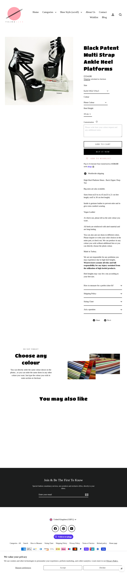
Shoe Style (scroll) (69, 12)
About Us (90, 12)
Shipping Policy (90, 294)
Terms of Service (88, 543)
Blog (104, 17)
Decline (102, 568)
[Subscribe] (86, 494)
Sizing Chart (89, 301)
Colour (86, 97)
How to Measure (36, 543)
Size (85, 85)
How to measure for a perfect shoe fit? (99, 285)
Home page (113, 543)
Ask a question (89, 309)
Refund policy (102, 543)
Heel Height (88, 108)
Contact (103, 12)
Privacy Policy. (112, 561)
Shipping (87, 79)
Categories (48, 12)
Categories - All (15, 543)
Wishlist (94, 17)
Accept (63, 568)
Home (36, 12)
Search (25, 543)
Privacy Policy (75, 543)
